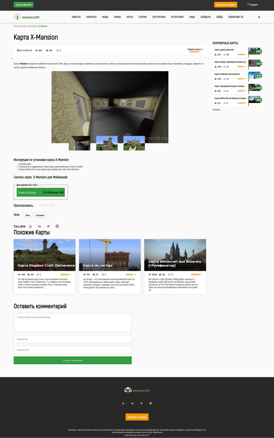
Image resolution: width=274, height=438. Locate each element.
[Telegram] (57, 226)
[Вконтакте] (39, 226)
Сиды (192, 16)
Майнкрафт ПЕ (235, 16)
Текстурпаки (158, 16)
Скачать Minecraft (23, 4)
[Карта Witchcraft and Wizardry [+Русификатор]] (175, 255)
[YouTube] (30, 226)
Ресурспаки (177, 16)
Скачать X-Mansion (27, 192)
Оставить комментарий (72, 360)
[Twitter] (48, 226)
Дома (27, 215)
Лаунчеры (91, 16)
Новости (76, 16)
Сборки (143, 16)
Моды (105, 16)
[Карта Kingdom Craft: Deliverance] (44, 255)
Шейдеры (206, 16)
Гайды (219, 16)
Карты (130, 16)
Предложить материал (225, 4)
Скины (117, 16)
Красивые (40, 215)
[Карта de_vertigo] (110, 255)
